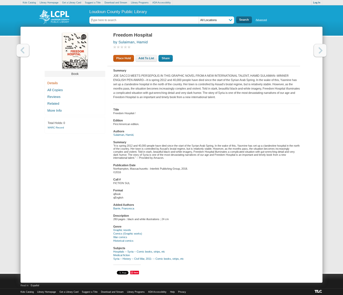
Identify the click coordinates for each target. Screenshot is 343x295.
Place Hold (123, 58)
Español (35, 285)
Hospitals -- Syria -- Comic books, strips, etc (139, 251)
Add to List (146, 58)
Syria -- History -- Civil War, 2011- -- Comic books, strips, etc (148, 258)
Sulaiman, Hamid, (123, 134)
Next (320, 50)
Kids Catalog (29, 2)
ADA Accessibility (161, 2)
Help (172, 292)
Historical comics (123, 240)
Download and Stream (116, 2)
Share (166, 58)
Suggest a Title (93, 2)
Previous (22, 50)
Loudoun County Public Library (118, 11)
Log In (316, 2)
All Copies (55, 90)
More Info (54, 110)
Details (52, 83)
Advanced (261, 19)
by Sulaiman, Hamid (130, 42)
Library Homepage (49, 2)
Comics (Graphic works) (127, 233)
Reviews (54, 97)
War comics (120, 237)
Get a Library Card (71, 2)
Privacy (182, 292)
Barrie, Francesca (123, 208)
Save (136, 272)
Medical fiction (121, 255)
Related (53, 103)
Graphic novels (122, 230)
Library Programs (140, 2)
